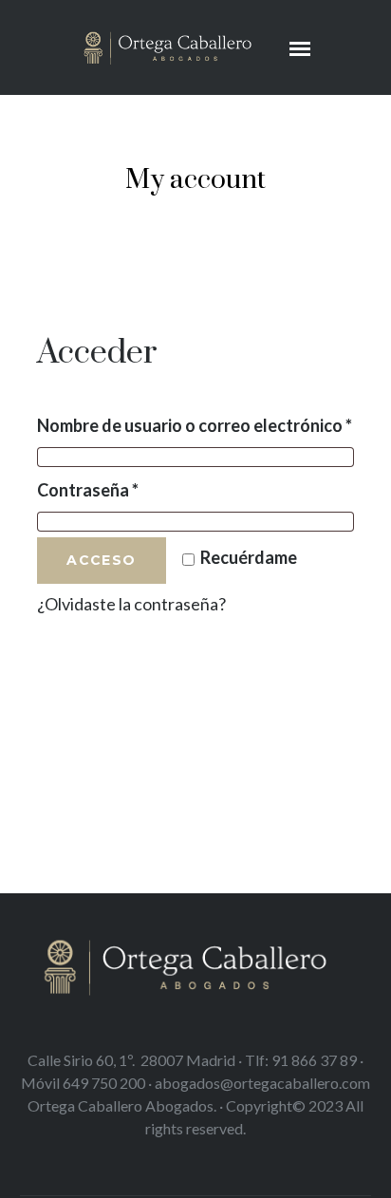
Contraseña (133, 489)
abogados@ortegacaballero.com (262, 1083)
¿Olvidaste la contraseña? (131, 603)
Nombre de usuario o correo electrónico (195, 425)
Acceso (101, 560)
